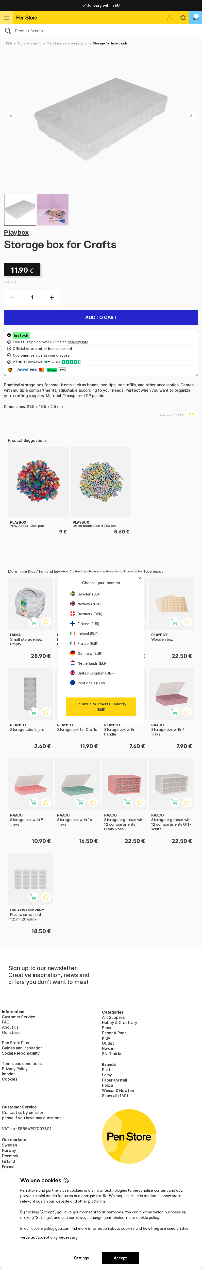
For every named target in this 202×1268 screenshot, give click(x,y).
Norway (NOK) (89, 604)
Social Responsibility (21, 1053)
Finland (8, 1161)
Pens (106, 1027)
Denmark (10, 1155)
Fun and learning (29, 43)
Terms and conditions (21, 1063)
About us (10, 1027)
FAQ (5, 1022)
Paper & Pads (114, 1032)
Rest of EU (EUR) (91, 683)
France (8, 1166)
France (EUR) (88, 643)
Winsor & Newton (118, 1090)
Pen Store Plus (15, 1042)
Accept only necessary (57, 1237)
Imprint (8, 1073)
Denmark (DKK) (90, 614)
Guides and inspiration (22, 1047)
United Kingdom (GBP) (96, 673)
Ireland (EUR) (88, 634)
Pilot (106, 1069)
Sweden (9, 1145)
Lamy (107, 1074)
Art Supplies (113, 1017)
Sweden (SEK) (89, 594)
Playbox (16, 232)
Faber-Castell (114, 1080)
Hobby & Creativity (119, 1022)
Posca (107, 1085)
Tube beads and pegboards (67, 43)
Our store (10, 1032)
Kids (9, 43)
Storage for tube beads (110, 43)
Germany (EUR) (90, 653)
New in (108, 1048)
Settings (81, 1258)
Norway (9, 1150)
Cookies (9, 1079)
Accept (120, 1258)
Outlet (108, 1043)
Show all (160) (115, 1095)
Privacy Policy (15, 1068)
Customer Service (18, 1016)
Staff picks (112, 1053)
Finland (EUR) (88, 624)
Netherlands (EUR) (93, 663)
